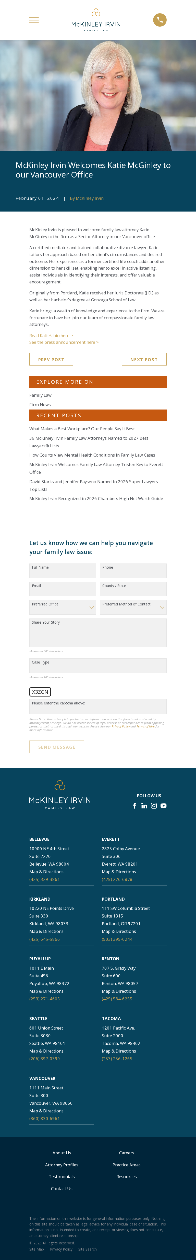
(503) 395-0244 (117, 939)
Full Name (40, 567)
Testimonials (62, 1176)
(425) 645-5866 (44, 939)
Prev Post (51, 359)
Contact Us (61, 1188)
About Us (62, 1153)
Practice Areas (127, 1165)
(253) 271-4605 (44, 999)
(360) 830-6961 (44, 1118)
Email (36, 586)
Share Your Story (46, 622)
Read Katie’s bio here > (51, 335)
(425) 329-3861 (44, 879)
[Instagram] (154, 806)
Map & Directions (46, 872)
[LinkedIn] (144, 806)
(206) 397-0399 (44, 1059)
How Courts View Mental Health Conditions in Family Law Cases (92, 455)
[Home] (96, 20)
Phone (107, 567)
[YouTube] (163, 806)
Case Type (40, 662)
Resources (126, 1176)
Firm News (40, 404)
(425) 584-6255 (117, 999)
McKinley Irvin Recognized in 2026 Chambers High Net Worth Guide (96, 498)
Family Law (40, 395)
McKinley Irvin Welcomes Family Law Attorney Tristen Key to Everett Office (96, 468)
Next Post (144, 359)
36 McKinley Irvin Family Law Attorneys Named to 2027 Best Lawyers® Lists (88, 442)
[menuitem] (36, 1249)
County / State (114, 586)
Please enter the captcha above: (58, 703)
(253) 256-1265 (117, 1059)
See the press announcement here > (64, 342)
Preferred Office (45, 604)
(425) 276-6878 (117, 879)
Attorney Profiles (61, 1165)
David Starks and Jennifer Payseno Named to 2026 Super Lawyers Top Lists (93, 485)
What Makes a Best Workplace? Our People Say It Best (82, 429)
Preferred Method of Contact (126, 604)
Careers (126, 1153)
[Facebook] (135, 806)
